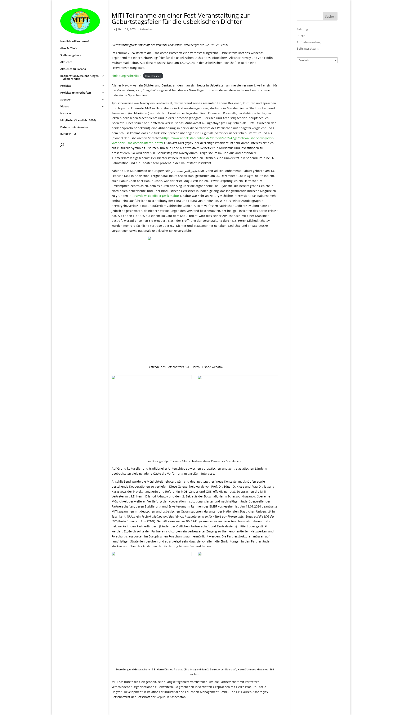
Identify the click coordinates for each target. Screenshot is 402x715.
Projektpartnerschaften (75, 92)
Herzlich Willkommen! (74, 41)
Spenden (65, 99)
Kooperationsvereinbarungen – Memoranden (79, 77)
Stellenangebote (70, 55)
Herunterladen (153, 75)
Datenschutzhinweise (74, 127)
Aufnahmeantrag (309, 42)
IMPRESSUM (68, 134)
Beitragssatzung (308, 48)
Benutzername (313, 75)
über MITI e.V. (69, 48)
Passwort (308, 93)
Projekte (65, 86)
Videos (64, 106)
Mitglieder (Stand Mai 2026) (78, 120)
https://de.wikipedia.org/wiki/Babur (154, 196)
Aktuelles (66, 62)
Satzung (302, 29)
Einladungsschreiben (126, 76)
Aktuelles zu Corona (73, 69)
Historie (65, 113)
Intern (301, 36)
